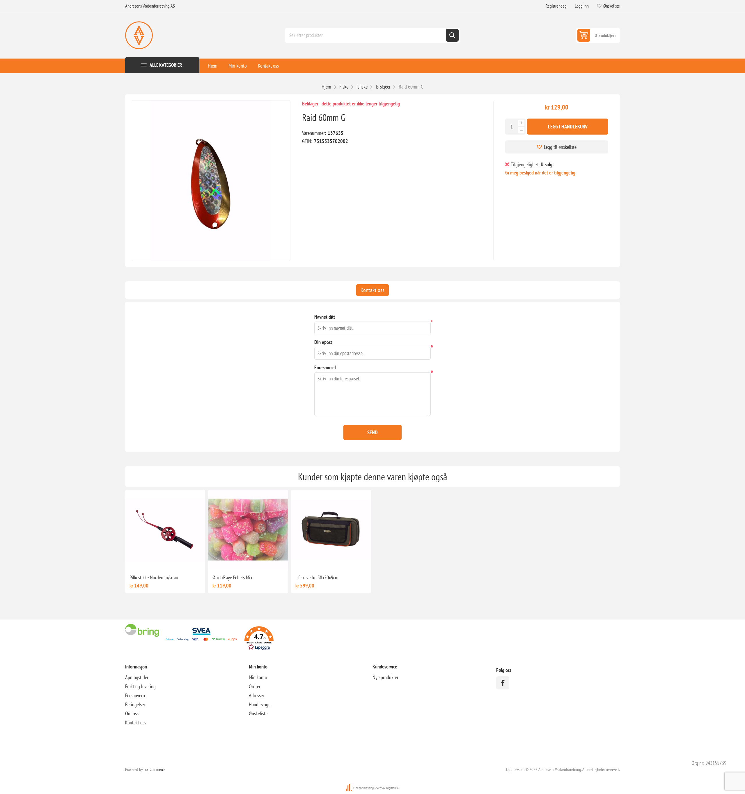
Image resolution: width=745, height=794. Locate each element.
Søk (452, 35)
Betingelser (135, 704)
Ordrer (254, 686)
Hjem (212, 65)
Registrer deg (556, 6)
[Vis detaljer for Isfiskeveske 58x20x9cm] (331, 530)
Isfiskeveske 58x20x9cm (316, 577)
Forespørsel (325, 367)
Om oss (132, 713)
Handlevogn (260, 704)
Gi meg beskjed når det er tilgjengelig (540, 172)
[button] (259, 639)
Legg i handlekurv (568, 126)
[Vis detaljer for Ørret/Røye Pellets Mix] (248, 530)
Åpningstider (136, 677)
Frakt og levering (140, 686)
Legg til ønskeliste (560, 147)
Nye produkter (385, 677)
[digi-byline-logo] (349, 788)
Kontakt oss (268, 65)
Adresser (256, 695)
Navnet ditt (324, 316)
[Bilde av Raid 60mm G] (210, 180)
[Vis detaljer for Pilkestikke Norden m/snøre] (165, 530)
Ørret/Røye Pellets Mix (232, 577)
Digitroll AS (393, 788)
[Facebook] (502, 682)
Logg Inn (582, 6)
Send (372, 432)
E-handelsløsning (363, 788)
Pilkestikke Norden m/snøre (154, 577)
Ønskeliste (258, 713)
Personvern (135, 695)
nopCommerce (154, 769)
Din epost (323, 342)
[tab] (372, 290)
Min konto (237, 65)
